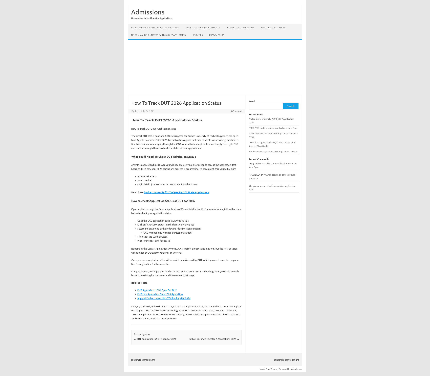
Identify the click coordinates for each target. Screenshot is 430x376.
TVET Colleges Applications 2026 (203, 28)
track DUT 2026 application (163, 318)
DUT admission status (225, 310)
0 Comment (236, 111)
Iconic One (265, 369)
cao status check (213, 306)
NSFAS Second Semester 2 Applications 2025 (214, 339)
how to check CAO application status (204, 314)
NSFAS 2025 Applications (273, 28)
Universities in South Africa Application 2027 (155, 28)
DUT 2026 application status (199, 310)
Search (252, 101)
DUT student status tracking (170, 314)
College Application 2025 (240, 28)
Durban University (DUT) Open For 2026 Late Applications (176, 192)
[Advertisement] (215, 67)
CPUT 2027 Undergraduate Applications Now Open (273, 128)
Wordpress (296, 369)
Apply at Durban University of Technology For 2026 (163, 298)
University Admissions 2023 (155, 306)
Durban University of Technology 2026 (165, 310)
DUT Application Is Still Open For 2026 (157, 290)
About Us (198, 35)
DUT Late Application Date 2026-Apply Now (160, 294)
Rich (137, 111)
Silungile (252, 186)
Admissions (147, 11)
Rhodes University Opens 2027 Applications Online (273, 151)
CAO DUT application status (189, 306)
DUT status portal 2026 (143, 314)
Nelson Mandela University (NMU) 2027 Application (158, 35)
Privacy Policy (216, 35)
